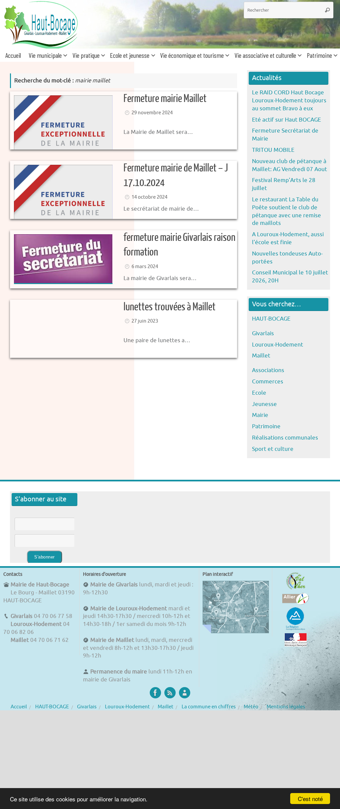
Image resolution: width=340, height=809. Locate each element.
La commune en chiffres (209, 706)
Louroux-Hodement (277, 344)
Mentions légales (286, 706)
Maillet (261, 355)
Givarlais (263, 333)
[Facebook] (155, 692)
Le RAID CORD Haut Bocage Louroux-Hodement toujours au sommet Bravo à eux (289, 100)
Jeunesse (264, 404)
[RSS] (170, 692)
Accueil (19, 706)
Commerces (267, 381)
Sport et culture (273, 449)
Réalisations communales (285, 437)
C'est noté (310, 798)
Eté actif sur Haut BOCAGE (286, 119)
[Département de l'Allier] (295, 602)
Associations (268, 370)
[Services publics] (296, 644)
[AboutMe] (184, 692)
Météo (251, 706)
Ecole (259, 392)
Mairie (260, 415)
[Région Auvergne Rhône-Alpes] (295, 629)
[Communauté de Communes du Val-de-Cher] (296, 589)
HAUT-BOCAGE (271, 318)
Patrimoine (266, 426)
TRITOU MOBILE (273, 150)
